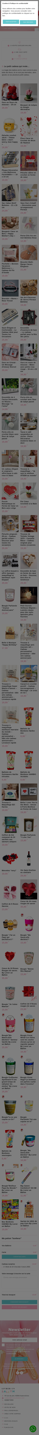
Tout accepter (11, 21)
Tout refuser (28, 22)
